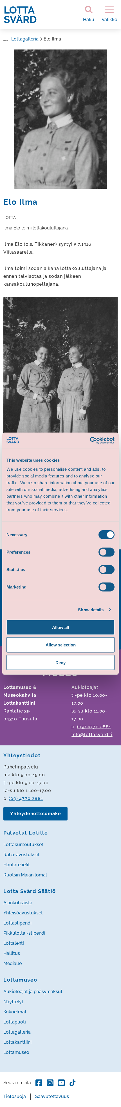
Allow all (60, 627)
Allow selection (61, 644)
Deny (60, 662)
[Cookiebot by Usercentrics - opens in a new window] (90, 440)
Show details (91, 609)
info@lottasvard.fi (91, 734)
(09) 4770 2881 (94, 726)
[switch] (106, 551)
